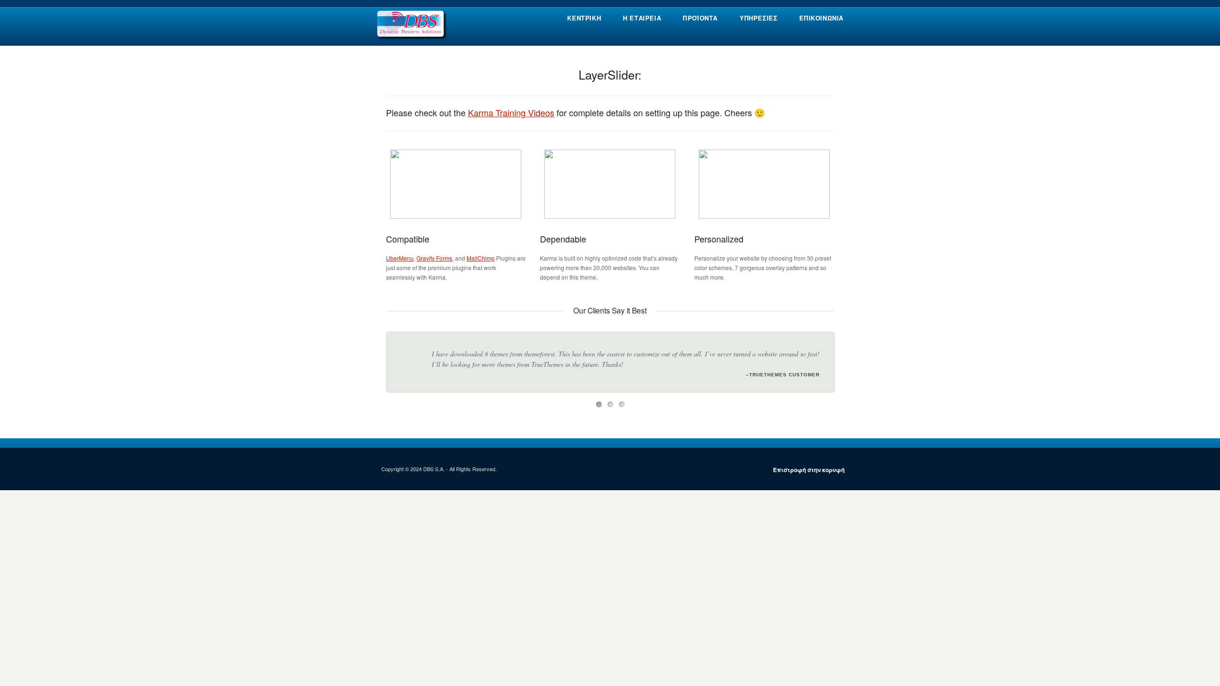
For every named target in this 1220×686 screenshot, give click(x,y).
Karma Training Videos (511, 112)
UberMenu (400, 258)
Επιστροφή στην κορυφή (808, 474)
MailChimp (481, 258)
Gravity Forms (434, 258)
